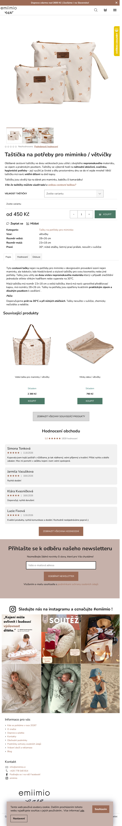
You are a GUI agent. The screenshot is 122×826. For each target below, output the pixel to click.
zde (82, 810)
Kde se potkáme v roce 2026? (21, 725)
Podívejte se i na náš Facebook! (25, 774)
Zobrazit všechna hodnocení (61, 531)
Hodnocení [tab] (22, 256)
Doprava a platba (15, 732)
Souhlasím (101, 809)
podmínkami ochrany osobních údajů (78, 584)
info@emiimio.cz (18, 766)
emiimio (13, 778)
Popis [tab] (8, 256)
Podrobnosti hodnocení (46, 146)
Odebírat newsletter (61, 576)
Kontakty (11, 736)
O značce (11, 729)
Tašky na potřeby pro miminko (56, 230)
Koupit (107, 214)
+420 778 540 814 (19, 770)
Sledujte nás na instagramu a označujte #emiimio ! (65, 609)
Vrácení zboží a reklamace (19, 747)
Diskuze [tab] (36, 256)
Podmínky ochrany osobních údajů (24, 743)
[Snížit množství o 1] (74, 214)
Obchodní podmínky (17, 740)
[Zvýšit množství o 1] (89, 214)
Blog (9, 751)
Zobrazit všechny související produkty (61, 416)
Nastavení (19, 818)
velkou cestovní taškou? (62, 185)
